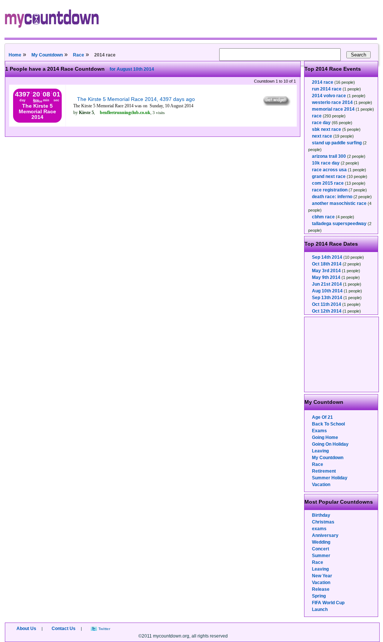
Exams (319, 430)
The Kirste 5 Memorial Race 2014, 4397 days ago (136, 99)
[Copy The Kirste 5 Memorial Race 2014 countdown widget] (276, 104)
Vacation (321, 484)
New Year (322, 575)
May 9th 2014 (326, 277)
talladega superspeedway (339, 223)
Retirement (324, 471)
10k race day (326, 163)
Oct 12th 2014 (326, 311)
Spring (319, 596)
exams (319, 528)
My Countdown (47, 55)
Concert (320, 549)
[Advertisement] (341, 354)
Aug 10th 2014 (327, 291)
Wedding (321, 542)
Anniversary (325, 535)
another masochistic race (339, 203)
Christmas (323, 522)
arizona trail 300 (329, 156)
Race (78, 55)
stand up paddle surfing (337, 142)
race (317, 116)
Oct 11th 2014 (326, 304)
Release (321, 589)
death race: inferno (332, 196)
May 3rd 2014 (326, 270)
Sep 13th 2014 (327, 297)
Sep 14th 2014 (327, 257)
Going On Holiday (330, 444)
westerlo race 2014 (332, 102)
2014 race (322, 82)
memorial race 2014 (333, 109)
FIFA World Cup (328, 602)
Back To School (328, 424)
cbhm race (323, 216)
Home (15, 55)
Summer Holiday (329, 477)
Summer (321, 555)
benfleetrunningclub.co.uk (125, 112)
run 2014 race (326, 89)
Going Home (325, 437)
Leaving (320, 451)
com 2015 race (328, 183)
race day (321, 122)
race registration (329, 190)
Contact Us (64, 628)
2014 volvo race (329, 95)
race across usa (329, 169)
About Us (26, 628)
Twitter (104, 629)
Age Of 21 (322, 417)
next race (322, 136)
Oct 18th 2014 (326, 264)
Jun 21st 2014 (327, 284)
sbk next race (326, 129)
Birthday (321, 515)
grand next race (329, 176)
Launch (320, 609)
